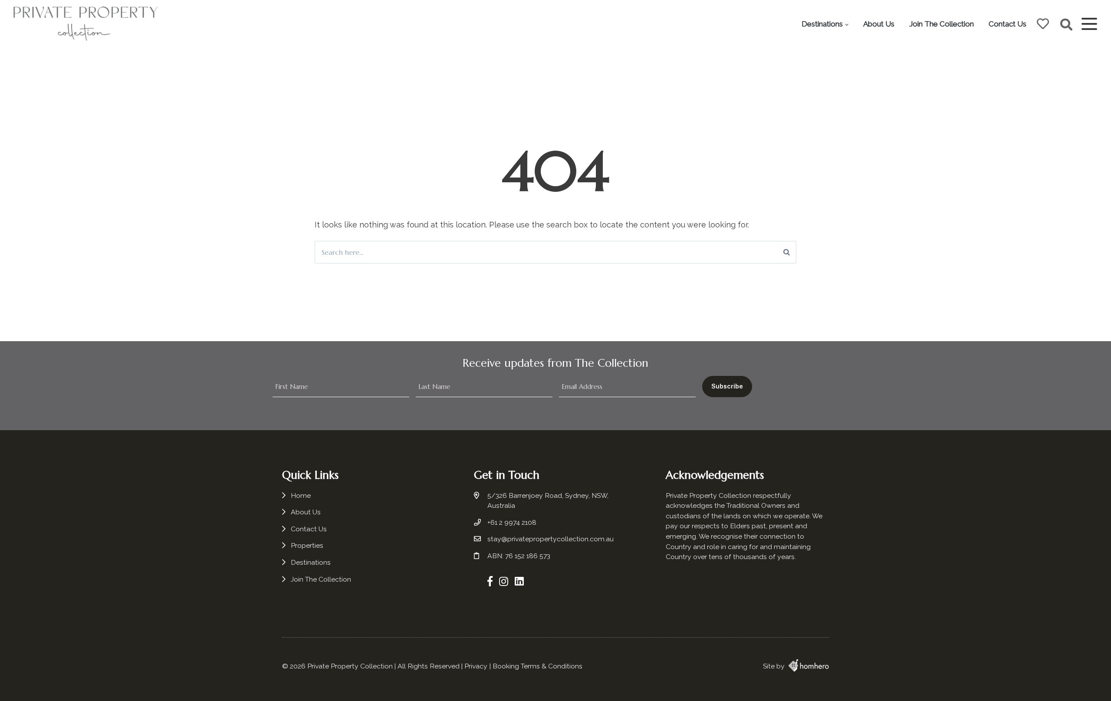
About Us (878, 24)
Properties (307, 545)
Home (301, 495)
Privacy (475, 666)
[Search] (786, 252)
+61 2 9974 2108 (511, 522)
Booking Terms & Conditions (537, 666)
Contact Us (1007, 24)
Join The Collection (941, 24)
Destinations (822, 24)
